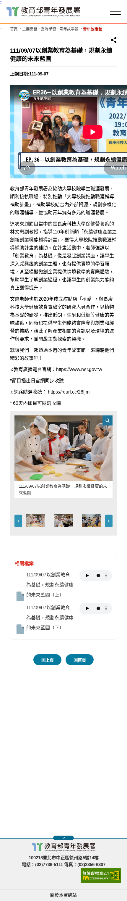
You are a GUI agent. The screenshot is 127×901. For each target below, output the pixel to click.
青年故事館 (69, 29)
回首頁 (80, 660)
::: (2, 2)
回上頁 (47, 660)
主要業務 (30, 29)
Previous (18, 521)
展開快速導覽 (63, 838)
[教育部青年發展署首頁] (43, 12)
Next (109, 521)
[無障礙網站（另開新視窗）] (101, 881)
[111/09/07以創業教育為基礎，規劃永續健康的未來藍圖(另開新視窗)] (63, 448)
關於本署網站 (63, 895)
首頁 (14, 29)
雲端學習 (48, 29)
